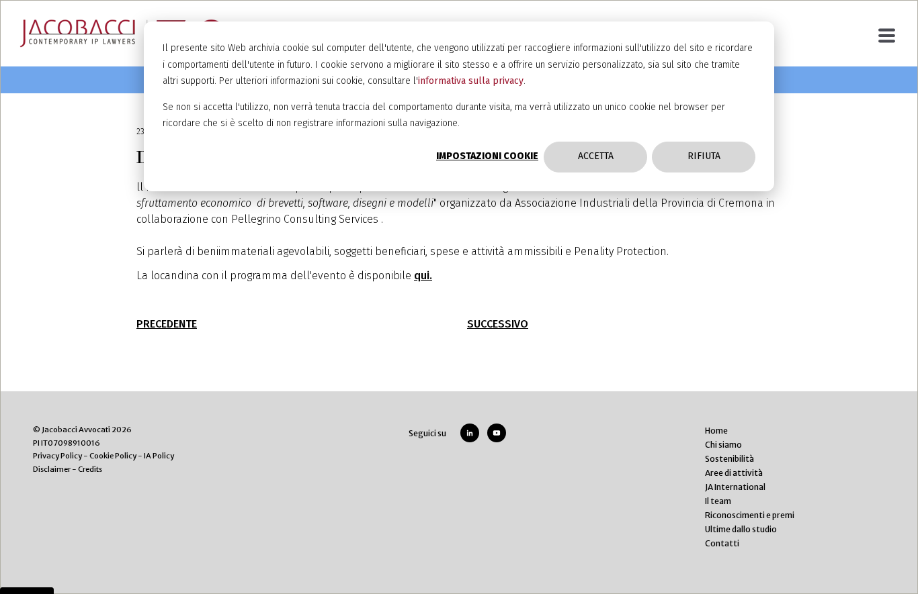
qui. (423, 275)
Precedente (166, 323)
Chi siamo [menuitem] (723, 445)
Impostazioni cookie (487, 156)
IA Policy (159, 455)
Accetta (596, 156)
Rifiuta (703, 156)
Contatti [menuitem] (722, 543)
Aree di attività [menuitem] (734, 473)
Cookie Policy (112, 455)
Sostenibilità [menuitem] (729, 459)
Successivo (497, 323)
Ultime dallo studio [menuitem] (741, 529)
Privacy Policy (57, 455)
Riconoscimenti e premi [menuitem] (749, 515)
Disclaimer (52, 469)
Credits (90, 469)
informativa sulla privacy (471, 81)
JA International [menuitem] (735, 487)
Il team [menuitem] (718, 501)
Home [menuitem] (716, 431)
